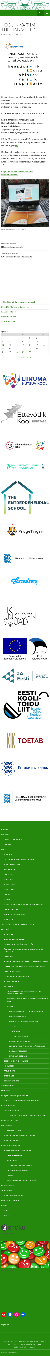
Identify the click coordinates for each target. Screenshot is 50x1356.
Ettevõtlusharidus (12, 1111)
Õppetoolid (9, 957)
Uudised (4, 830)
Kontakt (5, 835)
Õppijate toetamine (12, 971)
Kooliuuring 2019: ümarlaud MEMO (19, 1136)
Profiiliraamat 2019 (12, 1131)
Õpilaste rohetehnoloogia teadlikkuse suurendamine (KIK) (24, 992)
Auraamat (8, 879)
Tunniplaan (9, 934)
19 (3, 348)
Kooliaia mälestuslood (19, 1041)
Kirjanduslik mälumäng (17, 1170)
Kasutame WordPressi (9, 1353)
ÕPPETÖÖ (5, 929)
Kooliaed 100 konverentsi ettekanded (26, 1011)
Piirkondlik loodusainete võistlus (22, 1180)
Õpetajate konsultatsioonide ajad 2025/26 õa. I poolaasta (24, 950)
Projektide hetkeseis (13, 1156)
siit (16, 145)
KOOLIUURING (7, 1126)
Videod (7, 1215)
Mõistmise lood (8, 1185)
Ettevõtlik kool (8, 1106)
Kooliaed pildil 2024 (18, 1051)
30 (30, 352)
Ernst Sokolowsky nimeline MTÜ (18, 1151)
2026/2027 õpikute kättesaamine (15, 307)
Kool (3, 850)
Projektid (8, 986)
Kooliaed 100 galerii (18, 1016)
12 (3, 345)
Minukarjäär (9, 884)
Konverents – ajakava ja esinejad (23, 1021)
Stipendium (9, 1076)
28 (16, 352)
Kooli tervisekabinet (13, 865)
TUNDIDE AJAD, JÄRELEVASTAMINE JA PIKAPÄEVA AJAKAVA (26, 962)
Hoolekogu (9, 1066)
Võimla (7, 899)
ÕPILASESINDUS (7, 1086)
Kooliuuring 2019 (11, 1141)
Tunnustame (6, 1190)
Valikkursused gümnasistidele (17, 976)
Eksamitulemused (8, 316)
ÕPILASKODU (9, 875)
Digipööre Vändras (9, 1121)
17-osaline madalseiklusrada (19, 1165)
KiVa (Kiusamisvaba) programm (14, 1096)
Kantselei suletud (8, 312)
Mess (14, 1026)
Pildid (6, 1210)
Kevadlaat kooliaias (18, 1056)
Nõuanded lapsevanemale (12, 245)
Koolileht (8, 919)
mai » (29, 357)
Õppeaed (10, 1175)
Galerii (4, 1205)
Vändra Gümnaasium (13, 840)
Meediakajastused (20, 1036)
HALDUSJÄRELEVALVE (12, 909)
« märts (22, 357)
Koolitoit (8, 855)
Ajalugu (7, 894)
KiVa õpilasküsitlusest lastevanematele (17, 255)
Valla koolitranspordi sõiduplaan (19, 860)
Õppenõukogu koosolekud (16, 1061)
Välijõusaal (12, 1160)
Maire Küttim (16, 35)
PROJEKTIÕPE (9, 1071)
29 (23, 352)
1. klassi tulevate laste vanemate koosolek (18, 302)
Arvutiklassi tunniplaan (14, 939)
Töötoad (16, 1031)
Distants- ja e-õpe (11, 1081)
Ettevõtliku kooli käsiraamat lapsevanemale (26, 1116)
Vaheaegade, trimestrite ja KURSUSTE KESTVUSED (24, 967)
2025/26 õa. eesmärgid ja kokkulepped (17, 924)
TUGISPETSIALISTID (11, 981)
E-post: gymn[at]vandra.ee (30, 1344)
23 (30, 348)
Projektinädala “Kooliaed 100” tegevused (27, 1046)
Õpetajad (8, 845)
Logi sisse (5, 1324)
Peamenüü (47, 13)
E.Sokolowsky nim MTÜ (11, 1146)
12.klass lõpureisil (9, 321)
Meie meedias (6, 1091)
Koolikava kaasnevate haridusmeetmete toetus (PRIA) (27, 1000)
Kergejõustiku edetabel (14, 914)
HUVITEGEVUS (9, 870)
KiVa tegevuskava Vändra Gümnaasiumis (21, 1101)
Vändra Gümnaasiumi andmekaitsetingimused (24, 904)
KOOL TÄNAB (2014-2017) (13, 1195)
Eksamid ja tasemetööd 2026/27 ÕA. (18, 944)
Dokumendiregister (10, 1200)
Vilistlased (8, 889)
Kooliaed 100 (12, 1006)
